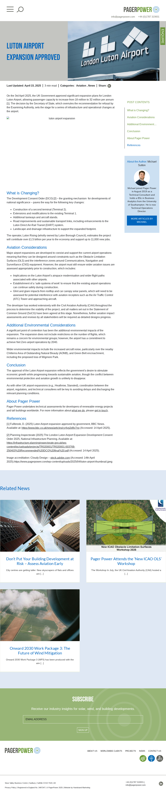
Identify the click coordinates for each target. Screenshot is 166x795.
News (91, 85)
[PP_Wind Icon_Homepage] (151, 756)
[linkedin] (109, 86)
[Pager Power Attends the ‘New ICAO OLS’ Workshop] (126, 526)
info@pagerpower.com (123, 16)
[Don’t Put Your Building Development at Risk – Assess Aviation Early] (40, 526)
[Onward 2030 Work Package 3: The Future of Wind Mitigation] (40, 615)
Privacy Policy (10, 788)
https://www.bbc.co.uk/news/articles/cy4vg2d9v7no (51, 427)
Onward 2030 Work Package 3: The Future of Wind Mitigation (40, 650)
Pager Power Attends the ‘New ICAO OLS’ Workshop (126, 561)
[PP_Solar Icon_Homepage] (143, 756)
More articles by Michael (142, 220)
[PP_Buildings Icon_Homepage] (159, 756)
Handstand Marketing (81, 788)
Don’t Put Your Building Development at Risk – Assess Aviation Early (40, 561)
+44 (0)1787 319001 (148, 16)
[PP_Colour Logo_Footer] (23, 748)
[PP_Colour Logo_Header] (141, 7)
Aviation (81, 85)
